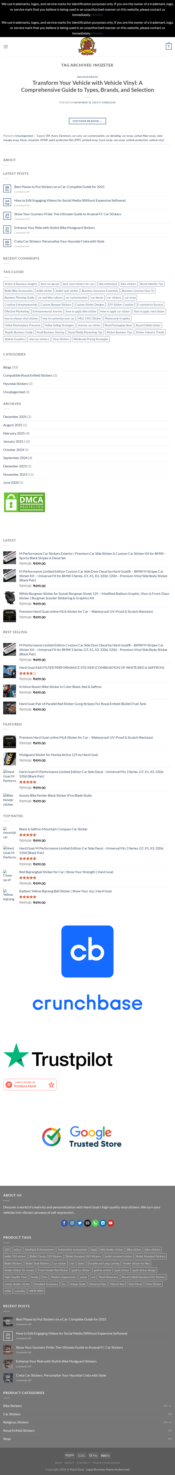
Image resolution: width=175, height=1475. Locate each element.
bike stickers (128, 284)
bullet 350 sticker (15, 1256)
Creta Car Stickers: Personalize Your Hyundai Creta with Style (59, 241)
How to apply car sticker (115, 311)
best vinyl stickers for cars (79, 284)
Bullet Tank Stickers (38, 1263)
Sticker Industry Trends (150, 332)
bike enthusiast (108, 284)
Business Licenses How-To (138, 290)
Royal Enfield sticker (148, 325)
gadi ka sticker (81, 1270)
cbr (72, 1263)
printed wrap (90, 140)
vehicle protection (137, 140)
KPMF (44, 140)
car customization (94, 135)
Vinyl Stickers (61, 339)
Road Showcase (108, 1277)
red (93, 1277)
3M (48, 135)
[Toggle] (170, 1405)
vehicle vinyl (156, 140)
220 (7, 1249)
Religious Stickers (16, 1422)
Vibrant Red (117, 1284)
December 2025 (15, 417)
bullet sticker (44, 290)
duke (81, 1263)
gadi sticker (122, 1270)
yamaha (20, 1291)
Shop (7, 1439)
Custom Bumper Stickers (56, 304)
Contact (83, 1462)
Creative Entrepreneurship (20, 304)
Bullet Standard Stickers (150, 1256)
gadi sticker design (144, 1270)
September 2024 (15, 458)
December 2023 (15, 466)
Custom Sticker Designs (89, 304)
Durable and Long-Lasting (103, 1263)
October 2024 (13, 450)
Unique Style (77, 1284)
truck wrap (105, 140)
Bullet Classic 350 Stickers (46, 1256)
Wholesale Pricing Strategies (90, 339)
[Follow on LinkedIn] (102, 1223)
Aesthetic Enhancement (39, 1249)
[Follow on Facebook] (64, 1223)
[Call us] (95, 1223)
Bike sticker (134, 1249)
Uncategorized (87, 76)
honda (34, 1277)
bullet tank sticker (67, 290)
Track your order (106, 1462)
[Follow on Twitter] (79, 1223)
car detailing (113, 135)
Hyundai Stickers (15, 383)
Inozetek (33, 140)
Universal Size (97, 1284)
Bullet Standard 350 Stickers (83, 1256)
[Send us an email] (87, 1223)
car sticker (60, 1263)
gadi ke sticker (102, 1270)
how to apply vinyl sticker (149, 311)
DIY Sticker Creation (120, 304)
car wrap (127, 135)
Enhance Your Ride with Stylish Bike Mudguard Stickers (54, 227)
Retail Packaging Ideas (118, 325)
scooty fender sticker (17, 1284)
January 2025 (13, 441)
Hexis (23, 140)
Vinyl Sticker (153, 1284)
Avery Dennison (61, 135)
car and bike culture (50, 297)
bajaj (94, 1249)
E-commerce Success (150, 304)
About (69, 1462)
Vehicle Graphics (14, 339)
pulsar (83, 1277)
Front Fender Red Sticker (53, 1270)
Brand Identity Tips (151, 284)
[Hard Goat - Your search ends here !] (87, 46)
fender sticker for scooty (19, 1270)
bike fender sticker (112, 1249)
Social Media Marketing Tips (85, 332)
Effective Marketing (16, 311)
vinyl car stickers (39, 339)
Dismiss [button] (97, 15)
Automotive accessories (72, 1249)
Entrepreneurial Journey (47, 311)
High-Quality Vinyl (15, 1277)
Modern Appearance (63, 1277)
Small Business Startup (50, 332)
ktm (44, 1277)
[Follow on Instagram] (72, 1223)
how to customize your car (58, 318)
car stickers (114, 297)
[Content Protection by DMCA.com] (24, 502)
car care (77, 135)
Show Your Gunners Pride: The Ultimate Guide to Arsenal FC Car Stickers (67, 214)
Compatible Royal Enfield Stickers (27, 375)
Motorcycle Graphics (117, 318)
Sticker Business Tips (119, 332)
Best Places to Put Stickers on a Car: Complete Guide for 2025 (59, 187)
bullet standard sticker (118, 1256)
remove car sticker (89, 325)
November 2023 (15, 474)
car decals (97, 297)
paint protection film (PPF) (65, 140)
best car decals (50, 284)
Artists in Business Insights (20, 284)
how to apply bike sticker (81, 311)
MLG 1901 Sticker (89, 318)
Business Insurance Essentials (100, 290)
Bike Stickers (12, 1406)
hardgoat (108, 102)
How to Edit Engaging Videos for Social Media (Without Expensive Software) (70, 200)
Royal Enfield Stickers (19, 1430)
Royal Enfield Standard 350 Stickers (144, 1277)
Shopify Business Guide (18, 332)
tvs (64, 1284)
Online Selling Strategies (59, 325)
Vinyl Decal (135, 1284)
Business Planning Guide (19, 297)
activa (17, 1249)
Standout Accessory (46, 1284)
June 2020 (11, 482)
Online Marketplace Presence (22, 325)
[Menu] (5, 46)
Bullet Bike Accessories (18, 290)
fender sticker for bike (136, 1263)
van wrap (119, 140)
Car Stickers (12, 1414)
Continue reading (88, 121)
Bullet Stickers (13, 1263)
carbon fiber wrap (144, 135)
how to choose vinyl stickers (21, 318)
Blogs (7, 367)
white (7, 1291)
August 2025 (12, 425)
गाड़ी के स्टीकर (36, 1291)
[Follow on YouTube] (110, 1223)
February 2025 (14, 433)
